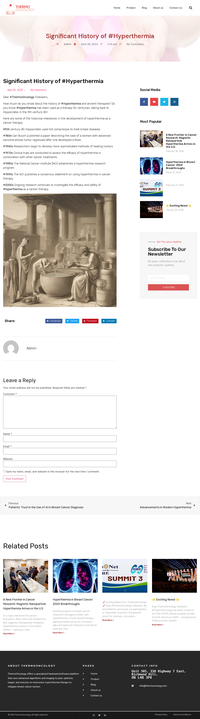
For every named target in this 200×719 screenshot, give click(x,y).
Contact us (176, 7)
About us (158, 7)
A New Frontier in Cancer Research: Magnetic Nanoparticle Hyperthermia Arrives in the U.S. (181, 140)
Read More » (9, 633)
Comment (10, 394)
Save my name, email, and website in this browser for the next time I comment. (53, 471)
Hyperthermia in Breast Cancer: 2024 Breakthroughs (180, 165)
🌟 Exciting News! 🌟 (178, 205)
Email (7, 446)
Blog (144, 7)
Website (7, 459)
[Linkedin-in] (105, 715)
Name (7, 434)
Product (131, 7)
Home (117, 7)
